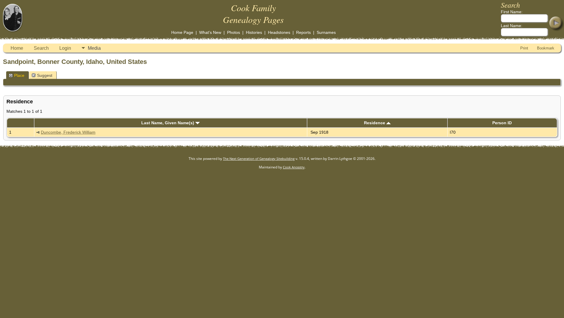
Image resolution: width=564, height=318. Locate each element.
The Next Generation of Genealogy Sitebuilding (259, 158)
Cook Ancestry (294, 167)
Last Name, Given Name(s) (168, 122)
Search (41, 48)
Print (524, 48)
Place (19, 75)
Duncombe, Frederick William (68, 132)
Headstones (279, 32)
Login (65, 48)
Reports (303, 32)
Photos (233, 32)
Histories (254, 32)
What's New (210, 32)
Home (17, 48)
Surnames (326, 32)
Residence (375, 122)
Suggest (44, 75)
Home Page (182, 32)
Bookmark (545, 48)
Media (94, 48)
